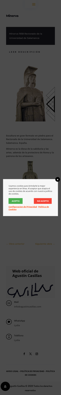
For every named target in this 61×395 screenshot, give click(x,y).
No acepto (43, 200)
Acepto (16, 200)
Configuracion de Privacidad (23, 206)
